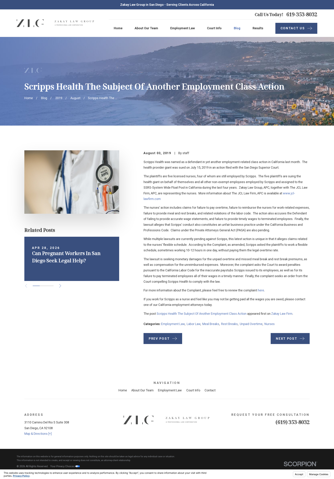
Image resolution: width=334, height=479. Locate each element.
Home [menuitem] (118, 28)
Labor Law (193, 324)
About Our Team (142, 390)
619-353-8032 (301, 14)
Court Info (193, 390)
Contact (210, 390)
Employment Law (173, 324)
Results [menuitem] (258, 28)
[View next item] (60, 286)
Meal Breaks (210, 324)
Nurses (269, 324)
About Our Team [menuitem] (146, 28)
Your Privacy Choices (62, 466)
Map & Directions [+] (38, 433)
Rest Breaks (229, 324)
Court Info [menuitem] (214, 28)
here (261, 290)
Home (122, 390)
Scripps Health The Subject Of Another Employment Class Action (201, 313)
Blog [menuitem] (237, 28)
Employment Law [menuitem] (182, 28)
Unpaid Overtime (251, 324)
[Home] (56, 23)
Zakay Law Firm (281, 313)
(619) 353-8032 (293, 422)
